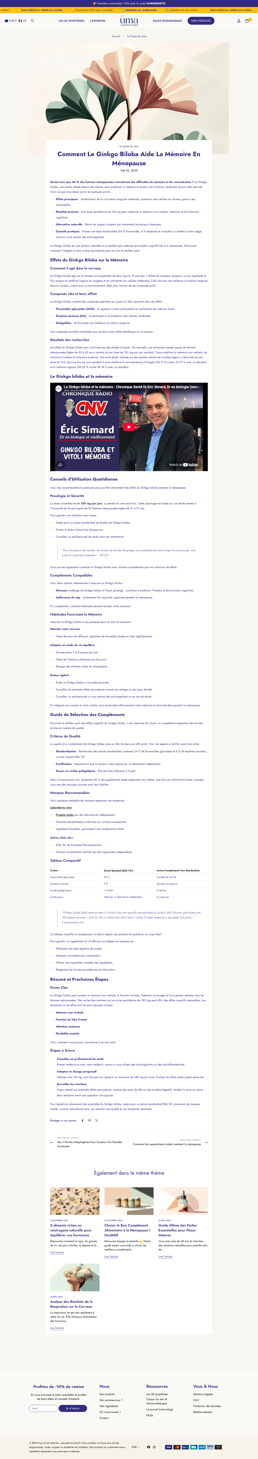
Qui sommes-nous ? (111, 1400)
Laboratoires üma (61, 807)
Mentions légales (203, 1394)
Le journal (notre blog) (159, 1409)
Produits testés (65, 815)
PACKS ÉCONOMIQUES (167, 21)
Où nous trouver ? (110, 1412)
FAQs (149, 1415)
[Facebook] (82, 1120)
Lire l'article (57, 1252)
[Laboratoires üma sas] (129, 21)
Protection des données (207, 1406)
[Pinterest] (89, 1120)
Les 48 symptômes (157, 1394)
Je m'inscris (72, 1408)
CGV (196, 1400)
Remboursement (202, 1412)
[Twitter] (96, 1120)
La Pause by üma (136, 36)
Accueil (116, 36)
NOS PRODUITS (201, 21)
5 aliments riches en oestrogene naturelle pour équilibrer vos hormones (71, 1230)
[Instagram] (154, 1447)
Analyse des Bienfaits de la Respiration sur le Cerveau (71, 1304)
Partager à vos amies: (63, 1120)
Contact (104, 1418)
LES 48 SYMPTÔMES (71, 21)
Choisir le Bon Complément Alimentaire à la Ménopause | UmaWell (127, 1230)
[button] (15, 20)
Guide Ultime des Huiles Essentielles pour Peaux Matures (177, 1230)
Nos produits (107, 1394)
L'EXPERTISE (97, 21)
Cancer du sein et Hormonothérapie (156, 1401)
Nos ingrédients (109, 1406)
